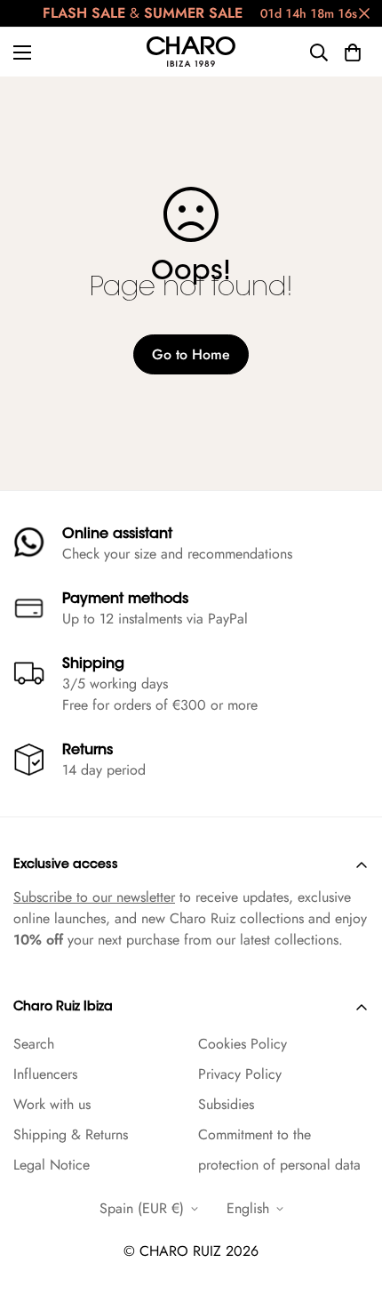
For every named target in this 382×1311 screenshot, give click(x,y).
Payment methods (125, 599)
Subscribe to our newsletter (94, 897)
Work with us (52, 1104)
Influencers (45, 1074)
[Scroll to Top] (350, 1217)
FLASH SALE (84, 13)
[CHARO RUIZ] (191, 52)
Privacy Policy (240, 1074)
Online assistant (117, 534)
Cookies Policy (242, 1044)
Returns (87, 751)
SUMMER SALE (193, 13)
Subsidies (226, 1104)
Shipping (93, 664)
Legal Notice (51, 1164)
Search (33, 1044)
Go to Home (191, 354)
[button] (353, 52)
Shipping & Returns (70, 1134)
